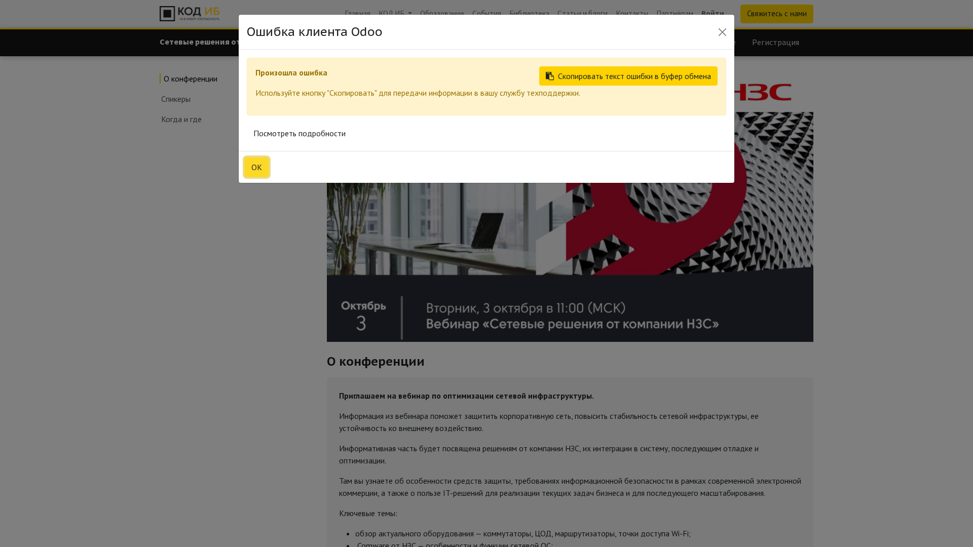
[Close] (722, 32)
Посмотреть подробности (299, 133)
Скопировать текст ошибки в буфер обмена (634, 76)
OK (256, 167)
